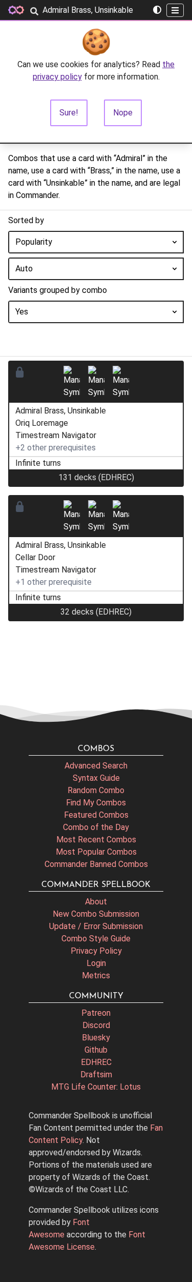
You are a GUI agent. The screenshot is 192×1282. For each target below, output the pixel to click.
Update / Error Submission (96, 926)
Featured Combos (96, 815)
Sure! (68, 112)
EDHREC (96, 1062)
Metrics (96, 975)
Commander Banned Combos (96, 864)
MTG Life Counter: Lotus (96, 1087)
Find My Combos (96, 802)
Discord (96, 1025)
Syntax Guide (96, 778)
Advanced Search (96, 766)
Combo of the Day (96, 827)
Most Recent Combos (96, 839)
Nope (123, 112)
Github (96, 1050)
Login (96, 963)
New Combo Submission (96, 914)
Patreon (96, 1013)
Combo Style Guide (96, 938)
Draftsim (96, 1074)
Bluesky (96, 1037)
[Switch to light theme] (157, 10)
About (96, 901)
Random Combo (96, 790)
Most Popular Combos (96, 852)
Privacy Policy (96, 951)
